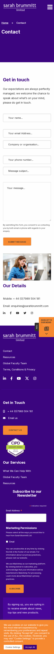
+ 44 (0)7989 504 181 (26, 298)
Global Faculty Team (15, 363)
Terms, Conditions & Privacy (19, 369)
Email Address (14, 511)
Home (5, 22)
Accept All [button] (30, 647)
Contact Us (15, 430)
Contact (7, 350)
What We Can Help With (17, 470)
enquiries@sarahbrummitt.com (30, 306)
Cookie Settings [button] (13, 647)
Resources (9, 357)
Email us (13, 418)
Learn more (11, 576)
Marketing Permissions (21, 528)
